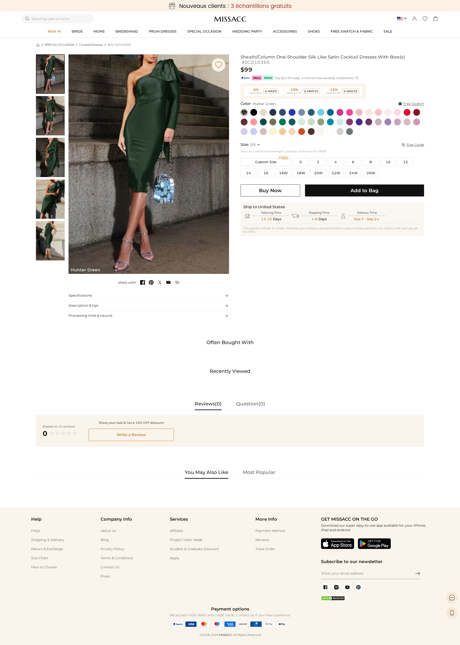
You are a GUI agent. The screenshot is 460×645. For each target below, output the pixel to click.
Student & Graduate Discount (194, 549)
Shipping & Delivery (47, 540)
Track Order (265, 549)
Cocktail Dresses (91, 44)
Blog (105, 540)
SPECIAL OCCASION (59, 44)
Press (105, 576)
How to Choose (44, 567)
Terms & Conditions (117, 558)
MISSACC (225, 635)
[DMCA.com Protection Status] (333, 599)
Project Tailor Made (186, 540)
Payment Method (270, 531)
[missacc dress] (230, 6)
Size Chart (39, 558)
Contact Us (110, 567)
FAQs (35, 531)
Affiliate (176, 531)
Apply (174, 558)
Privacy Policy (112, 549)
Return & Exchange (47, 549)
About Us (108, 531)
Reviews (262, 540)
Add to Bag (365, 190)
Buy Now (270, 190)
